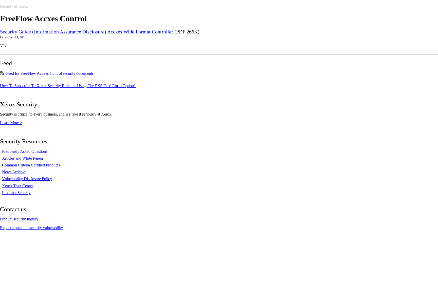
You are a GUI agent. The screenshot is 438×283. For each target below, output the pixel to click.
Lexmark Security (16, 193)
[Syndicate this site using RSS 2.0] (2, 73)
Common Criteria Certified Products (31, 165)
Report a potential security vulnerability (31, 227)
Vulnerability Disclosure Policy (27, 179)
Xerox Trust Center (17, 186)
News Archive (13, 172)
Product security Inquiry (19, 219)
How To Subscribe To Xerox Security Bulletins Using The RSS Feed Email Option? (68, 86)
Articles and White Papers (23, 158)
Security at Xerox (14, 6)
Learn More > (11, 123)
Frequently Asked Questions (24, 151)
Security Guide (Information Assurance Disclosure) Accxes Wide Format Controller (86, 31)
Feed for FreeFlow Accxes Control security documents (50, 73)
